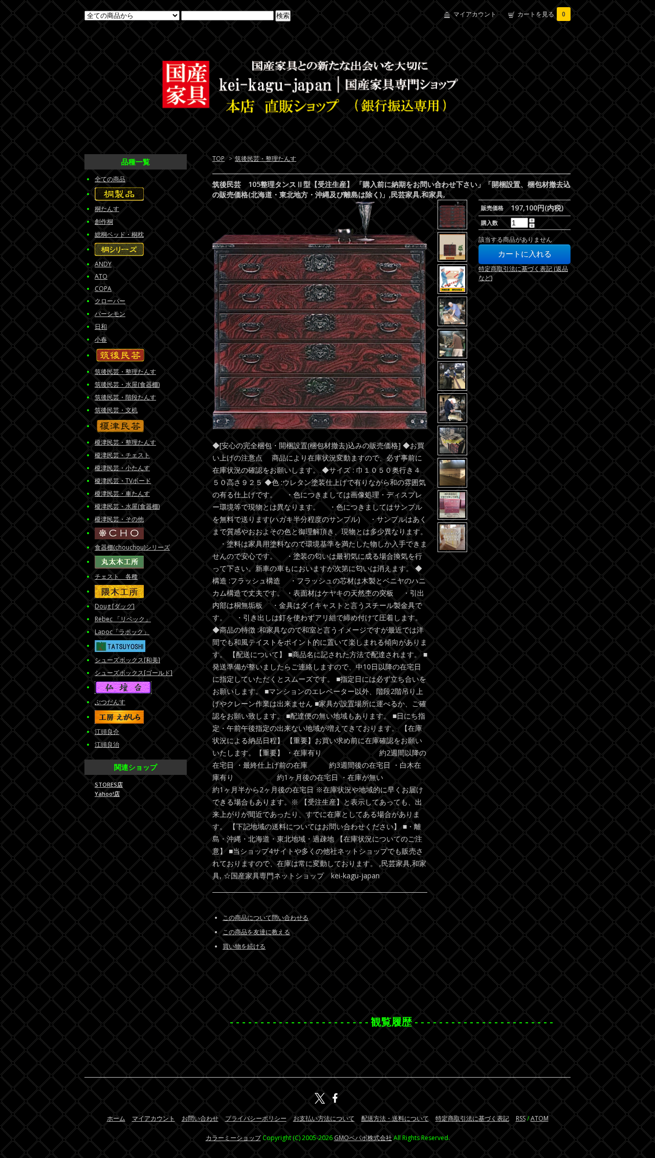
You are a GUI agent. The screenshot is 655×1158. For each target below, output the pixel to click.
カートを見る (541, 14)
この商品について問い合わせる (266, 917)
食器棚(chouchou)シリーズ (132, 547)
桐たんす (107, 208)
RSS (521, 1118)
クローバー (110, 301)
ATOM (540, 1118)
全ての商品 (110, 179)
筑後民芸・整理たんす (265, 158)
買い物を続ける (244, 946)
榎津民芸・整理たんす (125, 442)
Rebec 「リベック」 (123, 619)
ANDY (103, 264)
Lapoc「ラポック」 (122, 631)
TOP (218, 158)
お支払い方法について (324, 1118)
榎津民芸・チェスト (122, 455)
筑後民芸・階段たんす (125, 397)
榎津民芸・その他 (119, 519)
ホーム (116, 1118)
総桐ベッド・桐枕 (119, 234)
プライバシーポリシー (256, 1118)
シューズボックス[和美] (127, 660)
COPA (103, 288)
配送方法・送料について (395, 1118)
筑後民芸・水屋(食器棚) (127, 384)
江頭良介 (107, 731)
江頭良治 (107, 744)
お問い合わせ (200, 1118)
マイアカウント (474, 14)
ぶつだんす (110, 702)
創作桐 (104, 221)
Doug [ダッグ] (115, 606)
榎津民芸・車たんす (122, 493)
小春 (101, 339)
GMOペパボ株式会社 (363, 1137)
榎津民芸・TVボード (123, 480)
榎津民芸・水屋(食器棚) (127, 506)
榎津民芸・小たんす (122, 468)
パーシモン (110, 313)
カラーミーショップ (233, 1137)
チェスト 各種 (116, 576)
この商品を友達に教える (256, 932)
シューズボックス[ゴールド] (133, 672)
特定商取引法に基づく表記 (472, 1118)
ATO (101, 276)
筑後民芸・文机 (116, 410)
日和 (101, 326)
